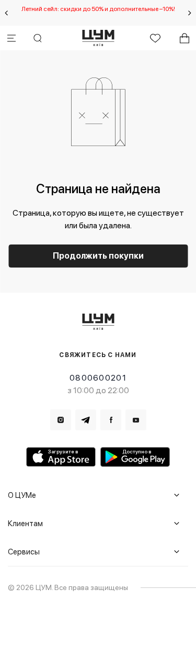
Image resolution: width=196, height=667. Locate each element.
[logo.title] (98, 322)
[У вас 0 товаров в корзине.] (184, 38)
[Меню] (11, 38)
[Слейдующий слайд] (189, 13)
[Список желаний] (155, 38)
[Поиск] (37, 38)
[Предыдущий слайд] (6, 13)
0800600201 (98, 378)
